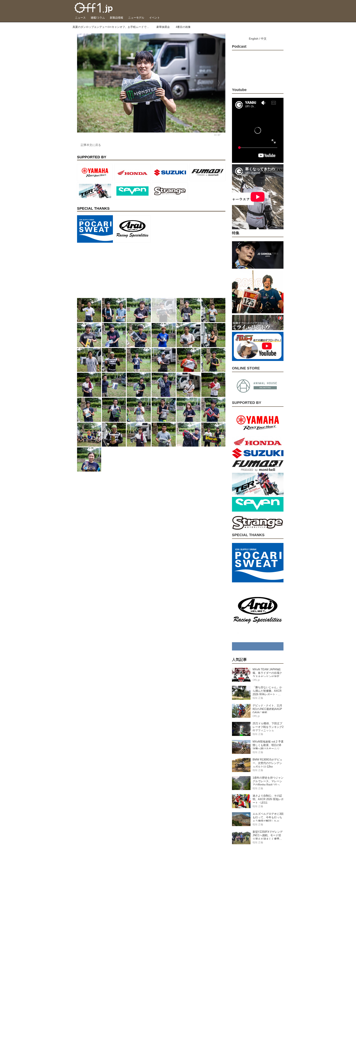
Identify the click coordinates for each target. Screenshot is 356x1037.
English (253, 38)
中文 (264, 38)
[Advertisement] (108, 270)
